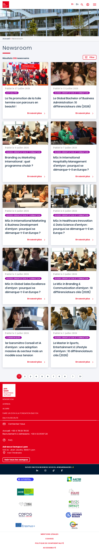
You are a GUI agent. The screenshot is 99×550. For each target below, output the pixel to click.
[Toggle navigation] (94, 4)
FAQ (10, 440)
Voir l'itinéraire (14, 452)
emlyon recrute (10, 417)
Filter (92, 57)
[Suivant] (72, 376)
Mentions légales (49, 534)
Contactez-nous (16, 423)
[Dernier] (80, 376)
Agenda (6, 404)
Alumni (6, 408)
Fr (72, 4)
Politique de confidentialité (49, 543)
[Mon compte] (87, 4)
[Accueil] (6, 4)
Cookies (49, 538)
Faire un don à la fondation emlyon (20, 413)
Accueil (6, 38)
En (77, 4)
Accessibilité (49, 548)
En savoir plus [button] (34, 113)
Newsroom (8, 399)
